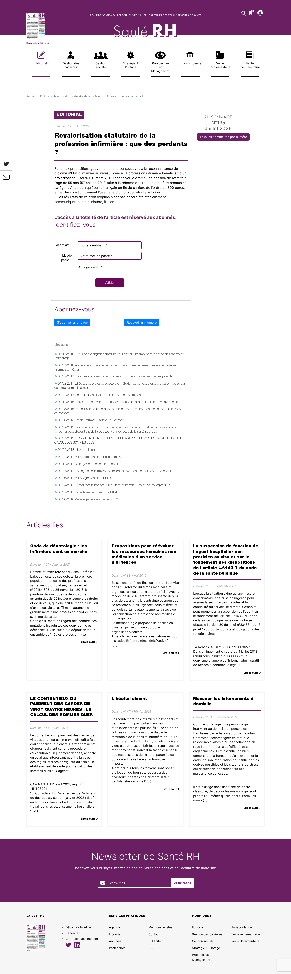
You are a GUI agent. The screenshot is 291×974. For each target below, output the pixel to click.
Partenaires (117, 948)
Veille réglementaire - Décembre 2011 (100, 457)
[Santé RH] (54, 26)
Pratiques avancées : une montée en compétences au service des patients (123, 376)
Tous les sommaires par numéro (223, 137)
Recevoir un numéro (142, 322)
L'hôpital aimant (85, 450)
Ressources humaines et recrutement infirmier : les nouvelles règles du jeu (123, 485)
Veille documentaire (250, 65)
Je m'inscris (182, 883)
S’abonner (73, 933)
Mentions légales (160, 927)
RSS (151, 948)
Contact (153, 934)
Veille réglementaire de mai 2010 (96, 499)
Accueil (30, 96)
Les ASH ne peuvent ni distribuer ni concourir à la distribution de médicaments (126, 402)
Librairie (115, 934)
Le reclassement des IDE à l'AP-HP (97, 492)
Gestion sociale (100, 65)
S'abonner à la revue (72, 322)
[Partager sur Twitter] (6, 163)
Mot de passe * (66, 258)
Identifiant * (63, 245)
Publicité (154, 941)
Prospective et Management (160, 67)
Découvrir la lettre (36, 43)
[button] (109, 282)
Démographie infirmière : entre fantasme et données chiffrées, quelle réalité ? (125, 471)
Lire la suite (88, 641)
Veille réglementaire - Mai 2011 (95, 478)
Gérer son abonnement (82, 939)
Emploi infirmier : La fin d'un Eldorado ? (100, 420)
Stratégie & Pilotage (130, 65)
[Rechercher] (243, 13)
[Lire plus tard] (6, 190)
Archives (115, 941)
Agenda (114, 927)
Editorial (41, 63)
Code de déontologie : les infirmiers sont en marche (108, 395)
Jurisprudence (190, 63)
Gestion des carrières (71, 65)
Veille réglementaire (220, 65)
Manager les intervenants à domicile (98, 464)
